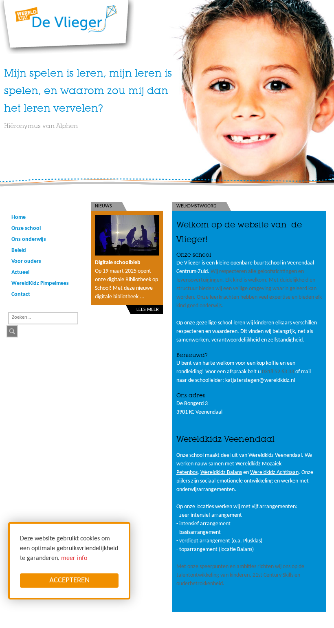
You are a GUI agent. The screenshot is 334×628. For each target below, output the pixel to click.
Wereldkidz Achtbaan (274, 472)
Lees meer (147, 309)
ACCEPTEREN (69, 580)
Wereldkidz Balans (221, 472)
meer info (74, 558)
